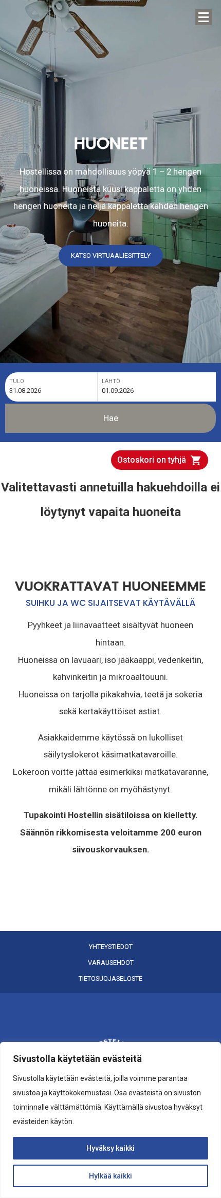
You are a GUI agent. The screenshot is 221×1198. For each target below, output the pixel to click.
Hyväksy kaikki (110, 1148)
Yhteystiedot (111, 946)
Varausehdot (111, 962)
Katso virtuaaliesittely (111, 255)
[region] (110, 1120)
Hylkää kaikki (110, 1176)
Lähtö (111, 381)
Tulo (16, 381)
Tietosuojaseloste (110, 978)
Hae (110, 418)
